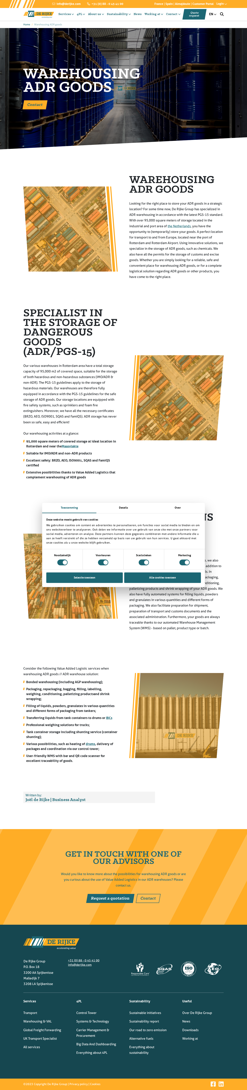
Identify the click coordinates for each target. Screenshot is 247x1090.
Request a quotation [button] (110, 898)
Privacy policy (78, 1084)
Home (26, 24)
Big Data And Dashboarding (96, 1044)
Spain (169, 4)
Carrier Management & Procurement (92, 1032)
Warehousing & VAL (37, 1021)
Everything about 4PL (91, 1053)
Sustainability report (144, 1021)
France (158, 4)
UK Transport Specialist (40, 1038)
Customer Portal (203, 4)
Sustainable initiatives (145, 1013)
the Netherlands (179, 226)
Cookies (95, 1084)
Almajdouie (182, 4)
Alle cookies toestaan (162, 577)
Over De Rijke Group (197, 1013)
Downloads (190, 1030)
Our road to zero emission (148, 1030)
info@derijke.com (68, 4)
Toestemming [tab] (69, 507)
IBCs (109, 718)
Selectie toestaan (84, 577)
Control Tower (86, 1013)
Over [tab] (178, 507)
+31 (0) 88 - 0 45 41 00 (107, 4)
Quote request (194, 14)
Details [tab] (123, 507)
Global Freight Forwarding (42, 1030)
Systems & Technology (92, 1021)
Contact (35, 105)
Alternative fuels (141, 1038)
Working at (190, 1038)
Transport (30, 1013)
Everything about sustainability (141, 1050)
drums (90, 744)
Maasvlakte (70, 446)
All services (31, 1047)
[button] (219, 3)
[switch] (103, 562)
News (186, 1021)
